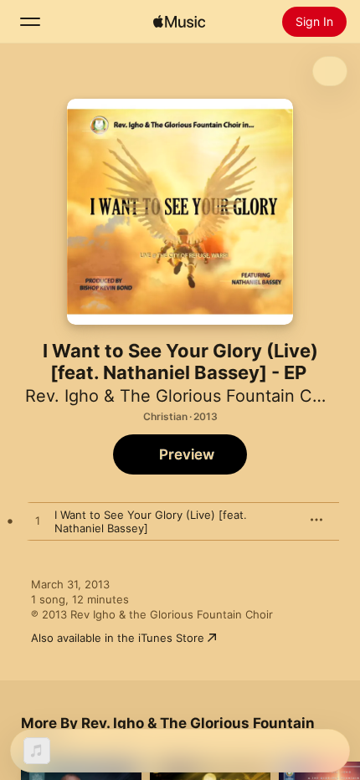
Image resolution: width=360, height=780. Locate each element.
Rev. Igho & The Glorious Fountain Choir (183, 396)
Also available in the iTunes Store (117, 637)
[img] (179, 21)
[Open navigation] (30, 21)
